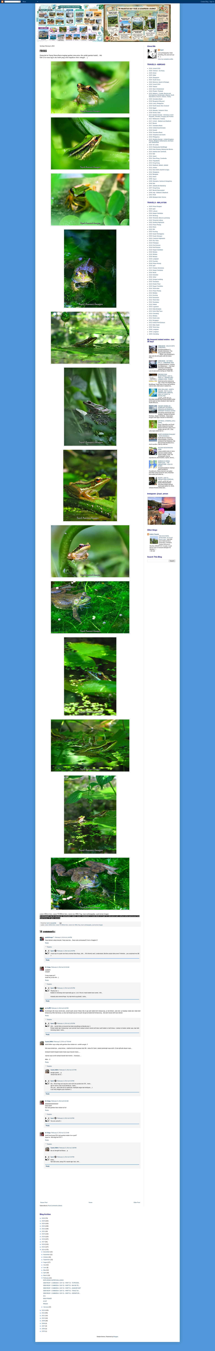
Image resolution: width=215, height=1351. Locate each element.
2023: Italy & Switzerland (156, 89)
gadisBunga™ (49, 937)
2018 (43, 1239)
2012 (43, 1313)
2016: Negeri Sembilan (156, 270)
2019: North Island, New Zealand (159, 106)
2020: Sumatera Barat (155, 99)
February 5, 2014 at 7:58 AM (62, 1041)
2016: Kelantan (153, 275)
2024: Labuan (153, 211)
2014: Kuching (153, 295)
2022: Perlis (152, 227)
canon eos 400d (73, 925)
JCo (44, 1296)
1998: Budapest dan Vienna (157, 197)
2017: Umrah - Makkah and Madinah (160, 121)
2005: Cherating (154, 334)
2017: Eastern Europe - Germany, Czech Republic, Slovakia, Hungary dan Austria (161, 115)
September (46, 1259)
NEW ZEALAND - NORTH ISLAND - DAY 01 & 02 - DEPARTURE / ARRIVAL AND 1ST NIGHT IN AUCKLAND (166, 393)
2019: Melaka (153, 252)
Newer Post (43, 1202)
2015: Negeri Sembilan (156, 286)
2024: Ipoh (152, 209)
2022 (43, 1229)
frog (79, 925)
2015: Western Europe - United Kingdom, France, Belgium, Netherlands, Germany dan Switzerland (161, 141)
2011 (43, 1315)
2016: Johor (152, 277)
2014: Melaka (153, 293)
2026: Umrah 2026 (154, 68)
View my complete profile (165, 59)
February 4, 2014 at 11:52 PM (66, 988)
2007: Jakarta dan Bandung (157, 186)
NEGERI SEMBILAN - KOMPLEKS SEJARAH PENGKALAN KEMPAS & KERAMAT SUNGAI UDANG (166, 408)
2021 (43, 1231)
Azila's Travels (154, 534)
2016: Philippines (154, 137)
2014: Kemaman (154, 297)
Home (90, 1202)
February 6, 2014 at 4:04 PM (65, 1157)
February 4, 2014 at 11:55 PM (66, 1023)
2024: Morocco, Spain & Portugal (159, 82)
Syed (52, 951)
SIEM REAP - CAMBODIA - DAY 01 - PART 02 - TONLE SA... (61, 1290)
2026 (43, 1218)
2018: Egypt (152, 108)
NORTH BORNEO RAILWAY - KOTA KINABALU (166, 435)
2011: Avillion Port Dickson (157, 322)
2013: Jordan (153, 167)
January (46, 1307)
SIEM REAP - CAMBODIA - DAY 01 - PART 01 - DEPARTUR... (61, 1293)
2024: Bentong (153, 215)
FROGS (45, 1304)
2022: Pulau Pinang (155, 225)
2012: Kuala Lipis (154, 318)
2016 (43, 1244)
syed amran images (97, 925)
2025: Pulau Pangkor (155, 206)
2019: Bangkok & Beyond (156, 101)
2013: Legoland (154, 306)
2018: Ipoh (152, 265)
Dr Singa (48, 967)
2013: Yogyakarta (154, 161)
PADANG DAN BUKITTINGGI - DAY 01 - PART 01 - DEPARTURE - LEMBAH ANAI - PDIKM (166, 377)
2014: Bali (152, 154)
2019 (43, 1236)
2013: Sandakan (154, 302)
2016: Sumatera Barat (155, 132)
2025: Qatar (152, 75)
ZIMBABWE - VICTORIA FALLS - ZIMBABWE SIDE (166, 361)
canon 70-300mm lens (62, 925)
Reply (47, 943)
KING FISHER (47, 1298)
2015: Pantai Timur (154, 284)
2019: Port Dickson (154, 245)
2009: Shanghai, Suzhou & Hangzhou (160, 181)
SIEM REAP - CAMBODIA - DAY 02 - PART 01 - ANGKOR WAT (62, 1288)
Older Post (137, 1202)
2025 (43, 1221)
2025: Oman (152, 73)
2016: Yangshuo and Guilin (157, 135)
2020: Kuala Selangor (155, 236)
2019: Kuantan (153, 261)
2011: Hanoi (152, 176)
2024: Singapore (154, 77)
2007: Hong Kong (154, 188)
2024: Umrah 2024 (154, 84)
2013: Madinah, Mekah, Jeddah (158, 165)
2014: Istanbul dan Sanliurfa (157, 151)
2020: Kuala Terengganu (156, 234)
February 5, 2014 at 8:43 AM (59, 1101)
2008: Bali (152, 183)
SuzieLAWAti (49, 1041)
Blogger (115, 1336)
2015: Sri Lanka (154, 145)
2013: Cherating (154, 313)
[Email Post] (60, 923)
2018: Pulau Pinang (155, 263)
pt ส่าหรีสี (48, 1008)
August (45, 1262)
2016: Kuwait (153, 130)
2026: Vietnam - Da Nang (156, 71)
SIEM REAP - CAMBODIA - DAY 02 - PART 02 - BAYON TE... (61, 1285)
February (46, 1278)
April (44, 1273)
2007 (43, 1326)
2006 (43, 1328)
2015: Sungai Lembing (156, 279)
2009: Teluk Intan (154, 327)
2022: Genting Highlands (156, 222)
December (46, 1252)
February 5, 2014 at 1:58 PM (67, 1148)
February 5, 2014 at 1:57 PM (67, 1070)
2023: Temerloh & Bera (156, 220)
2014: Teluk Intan (154, 288)
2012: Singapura (154, 172)
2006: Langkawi (154, 332)
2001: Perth (152, 195)
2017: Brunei (153, 123)
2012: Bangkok (153, 174)
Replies (49, 947)
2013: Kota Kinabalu (155, 309)
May (44, 1270)
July (44, 1265)
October (45, 1257)
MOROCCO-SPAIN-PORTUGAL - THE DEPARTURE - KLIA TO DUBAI (165, 463)
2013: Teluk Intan (154, 300)
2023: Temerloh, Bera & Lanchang (159, 218)
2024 (43, 1223)
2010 (43, 1318)
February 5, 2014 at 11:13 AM (60, 1133)
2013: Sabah (153, 304)
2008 (43, 1323)
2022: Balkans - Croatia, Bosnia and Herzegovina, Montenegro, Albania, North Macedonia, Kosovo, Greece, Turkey (161, 95)
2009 (43, 1321)
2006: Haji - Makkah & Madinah (158, 192)
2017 (43, 1242)
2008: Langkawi (154, 329)
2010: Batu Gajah (154, 325)
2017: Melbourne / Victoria (157, 119)
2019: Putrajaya (154, 243)
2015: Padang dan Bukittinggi (158, 147)
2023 (43, 1226)
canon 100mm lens (50, 925)
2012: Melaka (153, 316)
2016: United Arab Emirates (157, 128)
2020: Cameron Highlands (157, 238)
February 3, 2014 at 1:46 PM (63, 937)
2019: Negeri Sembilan (156, 250)
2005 (43, 1331)
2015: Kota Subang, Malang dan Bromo (161, 149)
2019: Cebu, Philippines (156, 103)
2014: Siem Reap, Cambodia (158, 158)
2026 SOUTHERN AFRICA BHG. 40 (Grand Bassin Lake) (166, 537)
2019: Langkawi (154, 259)
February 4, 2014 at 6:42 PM (59, 1008)
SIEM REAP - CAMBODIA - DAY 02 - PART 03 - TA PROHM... (61, 1283)
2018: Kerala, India (154, 112)
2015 (43, 1247)
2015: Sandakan (154, 281)
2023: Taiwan (153, 86)
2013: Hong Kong (154, 163)
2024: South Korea (154, 80)
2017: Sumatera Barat (155, 125)
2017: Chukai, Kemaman (156, 268)
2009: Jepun (153, 179)
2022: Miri (152, 229)
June (45, 1267)
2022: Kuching (153, 231)
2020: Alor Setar (154, 240)
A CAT (45, 1301)
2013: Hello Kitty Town (155, 311)
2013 (43, 1310)
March (45, 1275)
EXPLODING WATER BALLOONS (53, 1280)
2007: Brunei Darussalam (156, 190)
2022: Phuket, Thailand (156, 91)
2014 (43, 1249)
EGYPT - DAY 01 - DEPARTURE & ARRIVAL (166, 478)
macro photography (86, 925)
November (46, 1254)
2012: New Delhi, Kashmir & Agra (159, 170)
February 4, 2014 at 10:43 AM (60, 967)
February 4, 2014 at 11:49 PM (66, 951)
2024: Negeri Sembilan (156, 213)
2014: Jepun (153, 156)
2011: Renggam (154, 320)
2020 (43, 1234)
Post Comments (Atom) (55, 1205)
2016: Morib (152, 272)
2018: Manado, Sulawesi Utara (158, 110)
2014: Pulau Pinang (155, 291)
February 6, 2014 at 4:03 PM (65, 1081)
